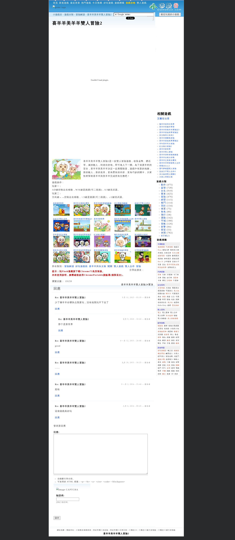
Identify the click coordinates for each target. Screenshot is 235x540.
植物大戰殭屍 (173, 326)
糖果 (177, 343)
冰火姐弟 (169, 315)
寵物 (168, 299)
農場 (173, 343)
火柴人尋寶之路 (166, 177)
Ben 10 (160, 261)
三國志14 (133, 530)
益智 (163, 188)
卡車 (159, 280)
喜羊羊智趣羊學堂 (121, 250)
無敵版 (176, 351)
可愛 (177, 297)
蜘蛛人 (176, 359)
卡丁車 (176, 275)
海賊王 (176, 247)
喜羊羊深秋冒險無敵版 (103, 203)
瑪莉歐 (160, 259)
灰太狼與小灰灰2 (141, 234)
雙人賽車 (165, 313)
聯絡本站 (70, 530)
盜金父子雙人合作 (60, 219)
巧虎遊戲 (169, 247)
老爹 (168, 374)
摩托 (164, 280)
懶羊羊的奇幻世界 (121, 234)
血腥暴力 (169, 359)
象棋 (168, 340)
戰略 (177, 368)
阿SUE (168, 294)
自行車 (169, 278)
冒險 (138, 266)
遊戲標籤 (119, 3)
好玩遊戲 (108, 3)
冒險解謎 (80, 14)
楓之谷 (170, 351)
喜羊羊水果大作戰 (60, 250)
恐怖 (159, 374)
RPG (164, 368)
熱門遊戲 (86, 3)
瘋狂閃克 (161, 353)
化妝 (173, 299)
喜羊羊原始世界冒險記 (82, 234)
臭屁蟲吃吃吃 (58, 203)
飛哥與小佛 (174, 250)
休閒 (163, 233)
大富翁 (160, 329)
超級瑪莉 (161, 256)
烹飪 (163, 206)
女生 (163, 191)
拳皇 (159, 362)
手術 (164, 343)
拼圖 (168, 337)
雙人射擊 (161, 315)
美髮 (168, 297)
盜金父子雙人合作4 (142, 203)
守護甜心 (169, 291)
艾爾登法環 (163, 118)
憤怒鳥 (160, 326)
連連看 (166, 334)
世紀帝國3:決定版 (100, 530)
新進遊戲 (64, 3)
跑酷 (168, 371)
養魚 (164, 337)
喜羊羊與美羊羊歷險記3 (82, 219)
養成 (176, 334)
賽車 (163, 194)
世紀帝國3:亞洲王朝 (118, 530)
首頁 (55, 3)
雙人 (159, 313)
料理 (164, 299)
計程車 (169, 280)
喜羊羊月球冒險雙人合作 (124, 219)
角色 (163, 212)
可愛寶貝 (175, 294)
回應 (57, 309)
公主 (173, 297)
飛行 (163, 215)
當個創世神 (162, 331)
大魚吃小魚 (174, 329)
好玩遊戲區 (81, 266)
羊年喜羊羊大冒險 (60, 234)
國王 (164, 374)
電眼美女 (175, 288)
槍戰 (164, 362)
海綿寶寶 (161, 247)
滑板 (164, 278)
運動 (163, 218)
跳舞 (177, 299)
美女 (159, 297)
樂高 (173, 337)
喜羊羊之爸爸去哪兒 (81, 203)
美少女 (170, 302)
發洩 (173, 362)
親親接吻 (161, 291)
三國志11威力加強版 (167, 530)
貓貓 (175, 315)
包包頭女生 (162, 302)
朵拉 (164, 265)
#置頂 (137, 284)
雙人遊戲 (142, 3)
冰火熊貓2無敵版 (121, 203)
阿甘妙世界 (162, 267)
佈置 (163, 209)
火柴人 (176, 353)
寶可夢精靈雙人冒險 (168, 169)
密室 (163, 230)
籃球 (173, 368)
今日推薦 (97, 3)
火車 (159, 278)
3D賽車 (170, 275)
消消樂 (160, 334)
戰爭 (159, 371)
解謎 (164, 340)
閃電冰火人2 (164, 166)
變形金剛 (169, 356)
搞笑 (173, 340)
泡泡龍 (166, 329)
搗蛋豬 (170, 331)
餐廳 (159, 299)
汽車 (164, 275)
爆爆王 (176, 331)
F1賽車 (176, 280)
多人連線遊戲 (173, 318)
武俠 (168, 365)
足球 (168, 368)
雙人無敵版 (162, 318)
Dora (160, 250)
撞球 (159, 337)
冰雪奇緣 (161, 288)
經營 (163, 200)
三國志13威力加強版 (147, 530)
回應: (56, 432)
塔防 (177, 371)
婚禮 (169, 305)
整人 (172, 334)
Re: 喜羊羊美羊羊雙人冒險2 (70, 297)
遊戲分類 (69, 14)
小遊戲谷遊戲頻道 (83, 530)
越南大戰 (161, 359)
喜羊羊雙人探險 (141, 219)
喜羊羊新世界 (99, 219)
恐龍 (164, 365)
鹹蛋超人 (169, 353)
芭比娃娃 (175, 305)
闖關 (110, 266)
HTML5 (165, 236)
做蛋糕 (176, 302)
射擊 (163, 227)
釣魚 (159, 340)
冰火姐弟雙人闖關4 (167, 174)
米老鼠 (160, 253)
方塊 (168, 343)
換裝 (164, 297)
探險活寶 (175, 259)
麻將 (166, 326)
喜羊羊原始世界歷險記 (82, 250)
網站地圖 (61, 530)
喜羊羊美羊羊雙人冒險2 (99, 14)
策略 (163, 224)
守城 (163, 221)
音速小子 (175, 261)
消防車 (175, 278)
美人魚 (176, 291)
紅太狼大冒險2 (99, 234)
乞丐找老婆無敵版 (142, 250)
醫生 (159, 343)
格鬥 (163, 203)
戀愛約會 (161, 294)
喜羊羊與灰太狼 (97, 266)
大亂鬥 (176, 356)
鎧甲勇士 (161, 356)
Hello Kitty (162, 305)
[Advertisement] (101, 34)
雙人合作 (130, 266)
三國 (168, 362)
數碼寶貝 (175, 256)
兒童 (159, 265)
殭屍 (159, 365)
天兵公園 (175, 253)
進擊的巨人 (172, 267)
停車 (159, 275)
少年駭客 (167, 261)
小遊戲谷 (57, 14)
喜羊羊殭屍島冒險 (101, 250)
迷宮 (177, 340)
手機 (164, 371)
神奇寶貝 (167, 259)
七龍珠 (168, 256)
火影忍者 (167, 253)
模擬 (173, 371)
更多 (176, 374)
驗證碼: (60, 495)
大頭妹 (168, 288)
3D (172, 374)
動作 (163, 185)
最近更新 (75, 3)
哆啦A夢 (166, 250)
